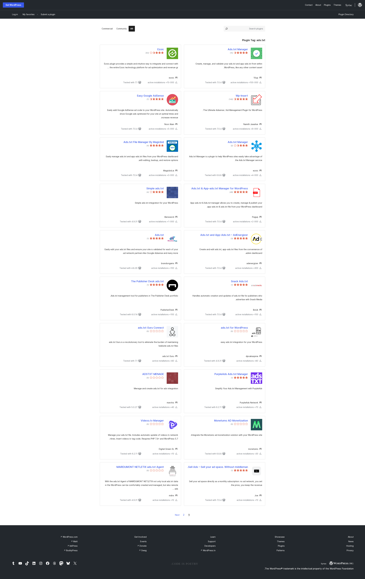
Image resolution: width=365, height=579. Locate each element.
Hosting (350, 546)
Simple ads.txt (155, 188)
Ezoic (160, 49)
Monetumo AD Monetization (231, 420)
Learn (213, 537)
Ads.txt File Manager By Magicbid (143, 142)
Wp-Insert (242, 95)
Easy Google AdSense (150, 95)
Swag (143, 550)
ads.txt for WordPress (234, 327)
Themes (281, 541)
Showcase (280, 537)
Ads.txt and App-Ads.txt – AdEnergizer (224, 234)
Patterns (281, 550)
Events (143, 541)
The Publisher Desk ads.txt (147, 281)
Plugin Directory (346, 14)
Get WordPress (13, 5)
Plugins (281, 546)
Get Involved (140, 537)
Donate (142, 546)
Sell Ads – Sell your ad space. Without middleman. (217, 466)
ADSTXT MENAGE (153, 374)
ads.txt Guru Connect (151, 327)
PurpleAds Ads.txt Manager (231, 374)
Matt (74, 541)
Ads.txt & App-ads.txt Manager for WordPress (219, 188)
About (351, 537)
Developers (210, 546)
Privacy (350, 550)
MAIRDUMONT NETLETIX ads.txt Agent (140, 466)
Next (177, 515)
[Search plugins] (226, 29)
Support (212, 541)
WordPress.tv (208, 550)
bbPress (72, 546)
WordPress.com (69, 537)
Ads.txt (159, 234)
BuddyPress (71, 550)
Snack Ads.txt (239, 281)
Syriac (323, 563)
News (351, 541)
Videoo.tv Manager (152, 420)
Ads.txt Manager (238, 49)
